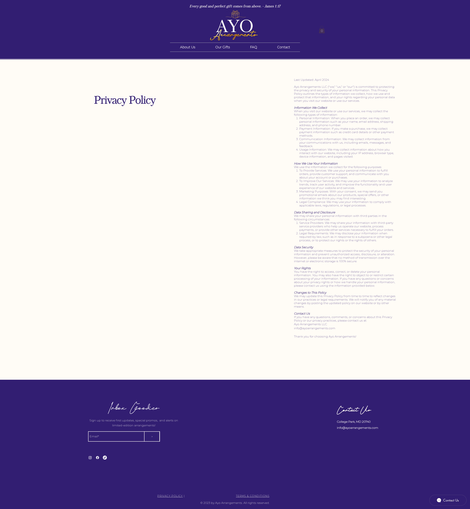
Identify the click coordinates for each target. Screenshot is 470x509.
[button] (322, 29)
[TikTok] (105, 458)
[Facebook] (97, 458)
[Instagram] (90, 458)
